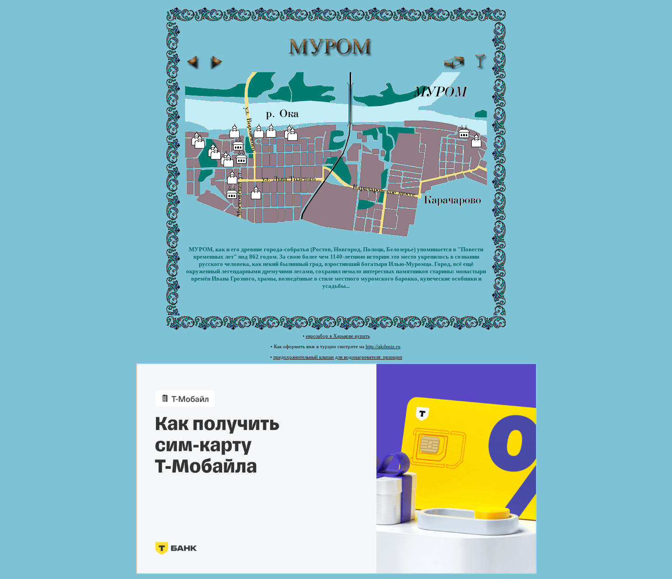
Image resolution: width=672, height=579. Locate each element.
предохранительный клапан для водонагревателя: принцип (337, 357)
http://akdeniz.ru (383, 346)
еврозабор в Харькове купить (338, 336)
